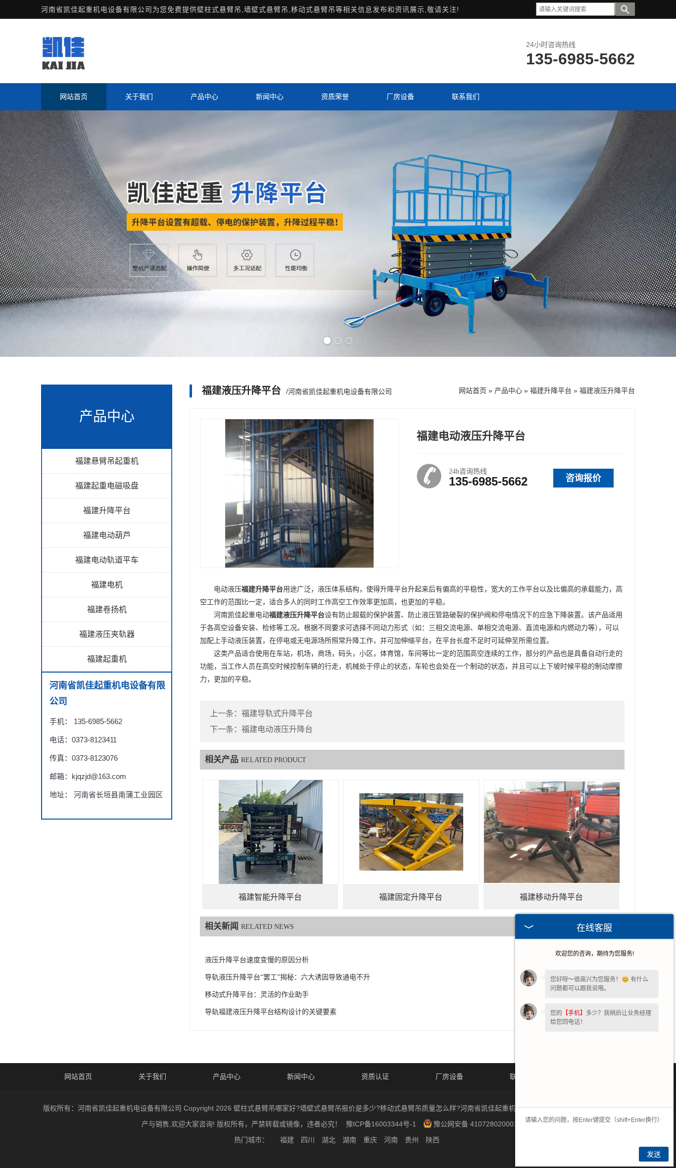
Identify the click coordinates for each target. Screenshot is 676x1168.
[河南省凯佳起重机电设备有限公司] (63, 70)
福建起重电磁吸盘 (107, 486)
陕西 (432, 1140)
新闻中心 (301, 1076)
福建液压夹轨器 (107, 634)
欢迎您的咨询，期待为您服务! (594, 953)
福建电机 (107, 585)
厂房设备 (449, 1076)
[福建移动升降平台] (552, 832)
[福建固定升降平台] (411, 832)
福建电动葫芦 (107, 535)
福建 (287, 1140)
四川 (308, 1140)
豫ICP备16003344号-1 (381, 1124)
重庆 (370, 1140)
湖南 (349, 1140)
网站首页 (472, 390)
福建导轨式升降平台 (277, 713)
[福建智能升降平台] (270, 832)
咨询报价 (583, 478)
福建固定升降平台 (410, 897)
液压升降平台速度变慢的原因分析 (257, 960)
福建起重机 (107, 659)
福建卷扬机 (107, 609)
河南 (391, 1140)
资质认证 (375, 1076)
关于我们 (152, 1076)
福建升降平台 (107, 510)
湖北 (329, 1140)
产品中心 (508, 390)
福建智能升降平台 (270, 897)
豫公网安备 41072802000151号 (483, 1124)
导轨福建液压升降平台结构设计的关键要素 (271, 1012)
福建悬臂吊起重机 (107, 461)
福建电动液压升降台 (277, 729)
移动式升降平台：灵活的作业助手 (257, 994)
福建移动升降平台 (551, 897)
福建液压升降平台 (607, 390)
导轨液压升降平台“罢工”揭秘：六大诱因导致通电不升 (287, 977)
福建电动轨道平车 (107, 560)
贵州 (412, 1140)
